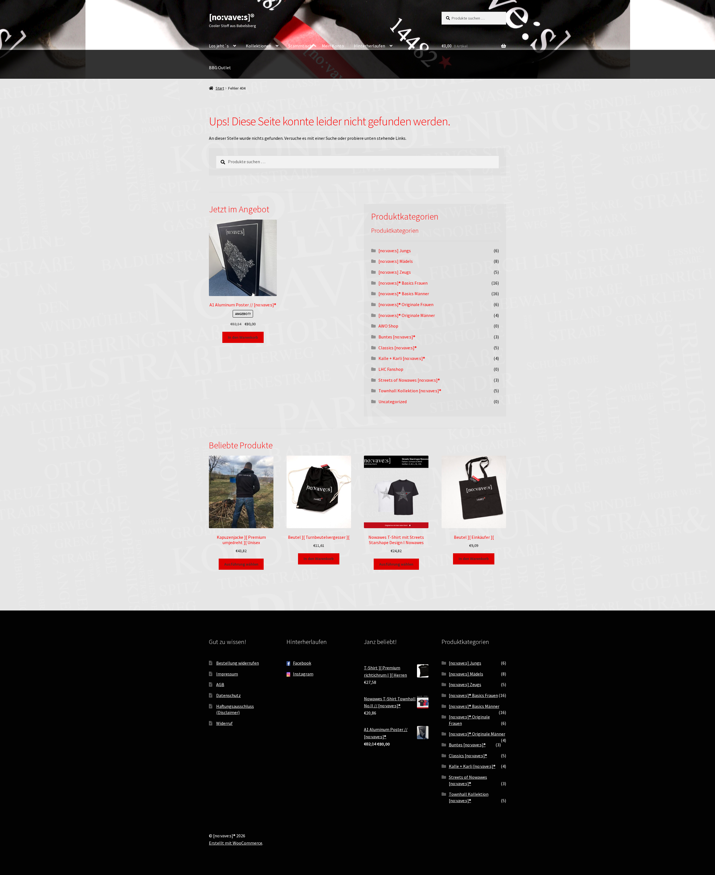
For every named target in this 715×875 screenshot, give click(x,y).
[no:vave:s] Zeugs (394, 272)
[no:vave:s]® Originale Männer (406, 315)
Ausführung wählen (241, 564)
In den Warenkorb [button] (243, 337)
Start (220, 88)
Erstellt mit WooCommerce (235, 843)
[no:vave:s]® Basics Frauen (403, 283)
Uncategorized (392, 401)
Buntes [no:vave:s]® (396, 337)
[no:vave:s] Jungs (394, 250)
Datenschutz (228, 695)
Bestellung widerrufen (237, 663)
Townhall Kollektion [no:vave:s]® (409, 390)
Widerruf (224, 723)
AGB (220, 684)
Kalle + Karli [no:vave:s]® (401, 358)
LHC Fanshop (390, 369)
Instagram (303, 674)
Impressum (227, 674)
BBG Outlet (220, 67)
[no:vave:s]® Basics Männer (403, 293)
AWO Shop (388, 326)
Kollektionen (258, 46)
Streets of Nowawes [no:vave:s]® (409, 380)
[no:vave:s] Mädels (395, 261)
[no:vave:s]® (231, 17)
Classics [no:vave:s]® (397, 347)
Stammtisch (300, 46)
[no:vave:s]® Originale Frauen (405, 304)
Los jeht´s (219, 46)
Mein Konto (333, 46)
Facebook (302, 663)
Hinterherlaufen (369, 46)
